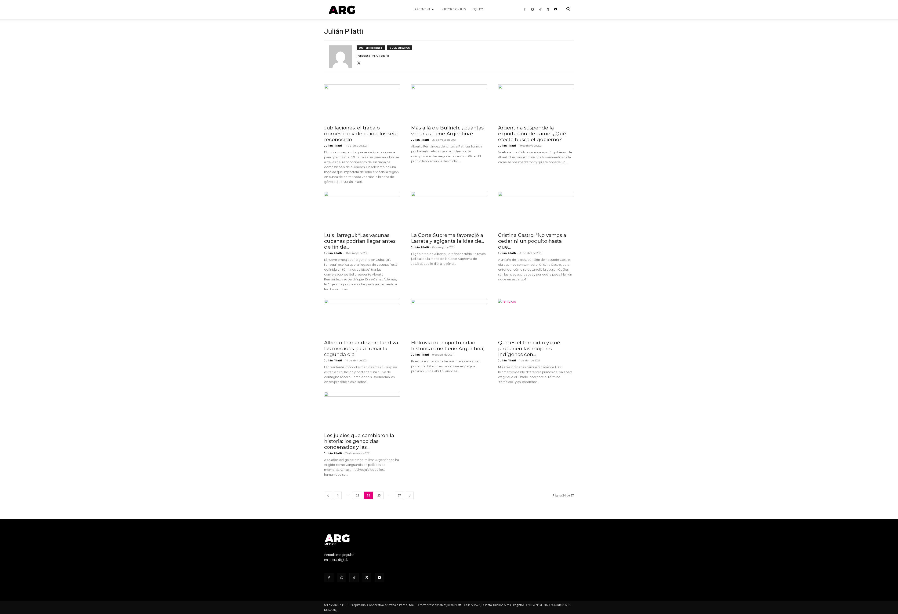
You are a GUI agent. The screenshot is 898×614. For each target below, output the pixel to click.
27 (399, 495)
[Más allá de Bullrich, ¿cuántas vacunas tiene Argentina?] (449, 103)
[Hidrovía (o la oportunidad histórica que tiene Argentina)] (449, 318)
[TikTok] (540, 9)
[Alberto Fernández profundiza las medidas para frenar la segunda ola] (362, 318)
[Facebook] (524, 9)
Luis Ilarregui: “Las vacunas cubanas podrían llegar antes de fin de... (359, 241)
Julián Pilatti (333, 145)
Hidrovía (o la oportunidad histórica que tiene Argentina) (448, 345)
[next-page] (410, 495)
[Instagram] (532, 9)
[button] (568, 9)
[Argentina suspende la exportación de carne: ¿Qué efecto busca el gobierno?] (536, 103)
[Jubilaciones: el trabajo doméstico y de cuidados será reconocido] (362, 103)
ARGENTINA (422, 9)
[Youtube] (555, 9)
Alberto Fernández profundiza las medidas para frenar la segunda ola (361, 348)
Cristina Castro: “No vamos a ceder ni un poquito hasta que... (532, 241)
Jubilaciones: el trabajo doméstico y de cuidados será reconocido (361, 133)
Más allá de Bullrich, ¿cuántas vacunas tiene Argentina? (447, 130)
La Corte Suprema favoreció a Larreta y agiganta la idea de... (447, 238)
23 (357, 495)
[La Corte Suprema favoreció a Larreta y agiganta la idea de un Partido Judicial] (449, 210)
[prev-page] (328, 495)
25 (379, 495)
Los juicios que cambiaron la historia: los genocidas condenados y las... (359, 441)
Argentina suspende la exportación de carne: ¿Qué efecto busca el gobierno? (532, 133)
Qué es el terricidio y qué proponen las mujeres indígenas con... (529, 348)
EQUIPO (477, 9)
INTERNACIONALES (453, 9)
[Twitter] (547, 9)
